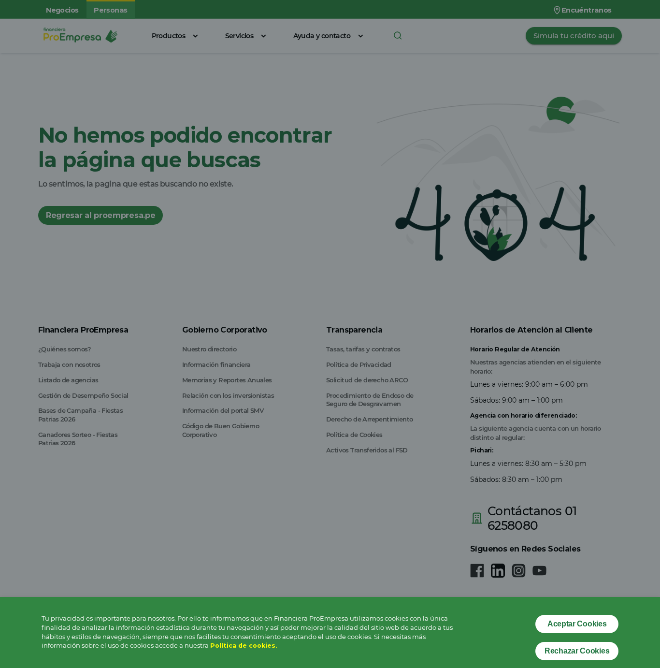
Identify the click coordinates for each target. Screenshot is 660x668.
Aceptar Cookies (577, 624)
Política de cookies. (243, 645)
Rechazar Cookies (577, 651)
